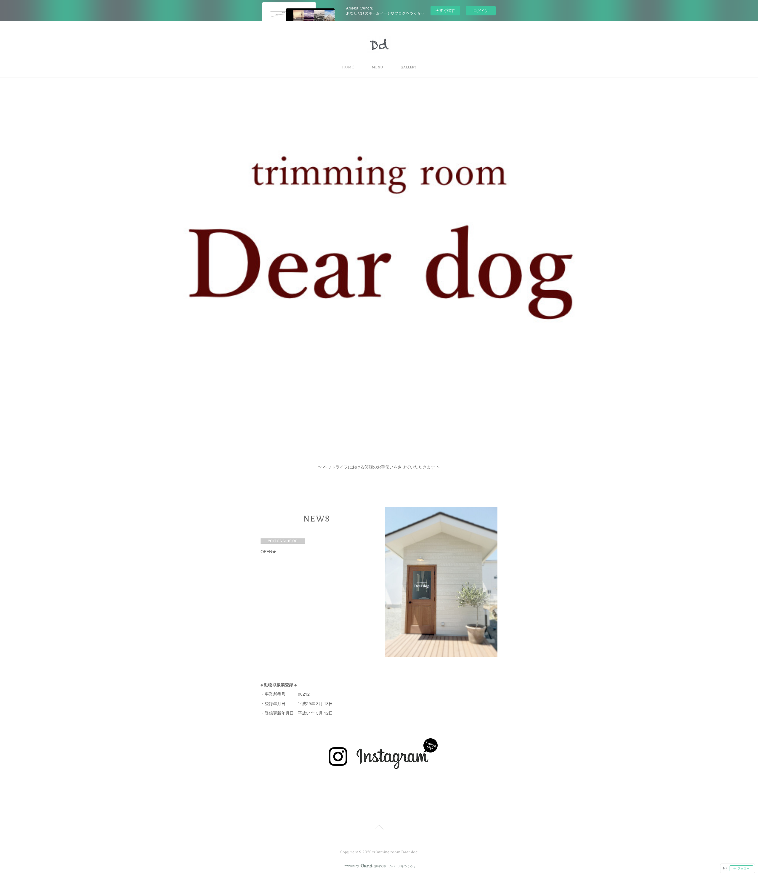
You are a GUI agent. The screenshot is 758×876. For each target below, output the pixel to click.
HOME (348, 67)
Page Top (379, 828)
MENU (377, 67)
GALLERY (408, 67)
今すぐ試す (445, 10)
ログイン (481, 10)
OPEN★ (268, 551)
